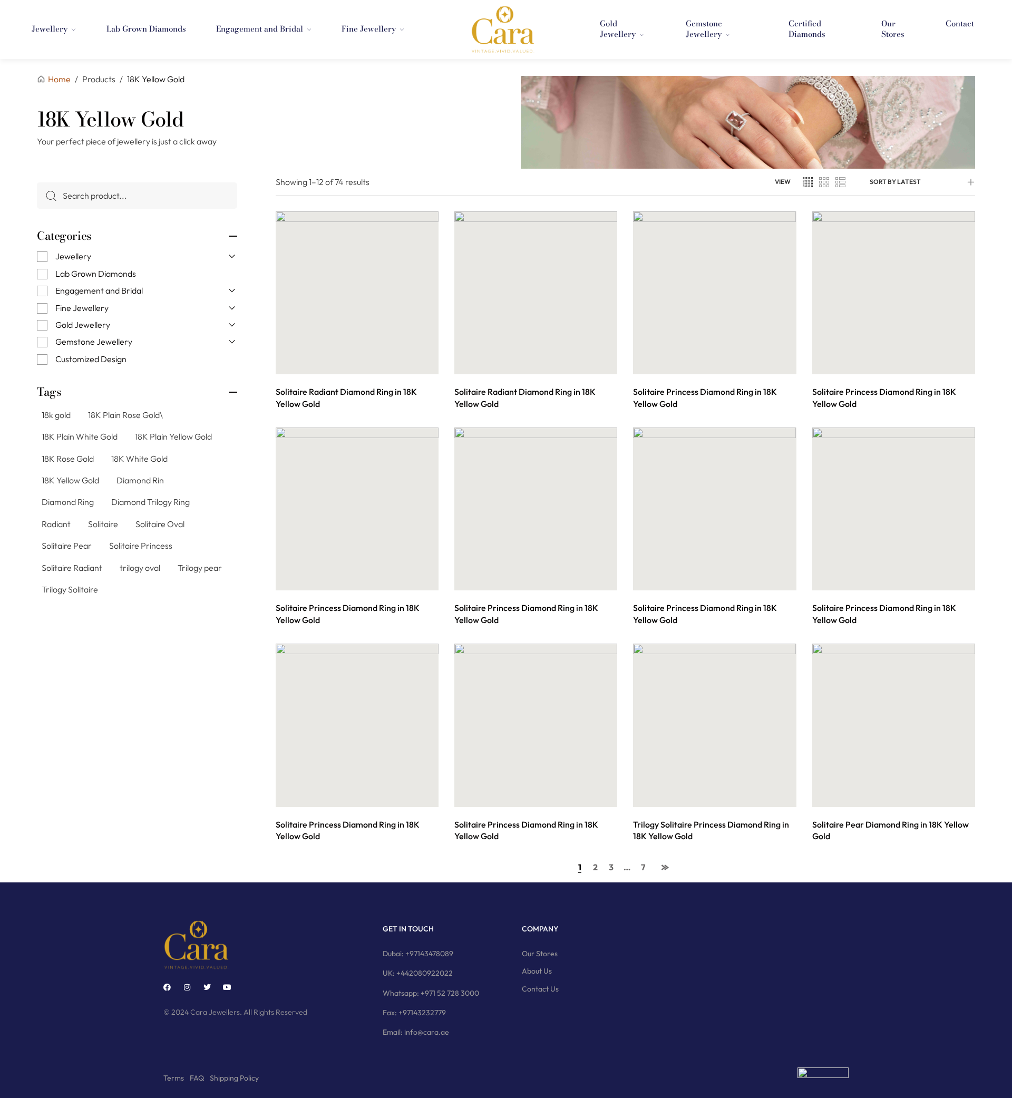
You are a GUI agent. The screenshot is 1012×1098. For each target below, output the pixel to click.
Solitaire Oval (159, 524)
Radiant (56, 524)
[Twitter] (207, 987)
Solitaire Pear (67, 545)
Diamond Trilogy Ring (150, 502)
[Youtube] (227, 987)
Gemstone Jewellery (93, 341)
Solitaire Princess (140, 545)
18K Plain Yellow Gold (173, 436)
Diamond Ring (68, 502)
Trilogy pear (200, 567)
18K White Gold (139, 458)
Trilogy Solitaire (70, 589)
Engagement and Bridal (99, 290)
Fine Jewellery (82, 308)
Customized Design (90, 359)
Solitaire (103, 524)
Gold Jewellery (82, 324)
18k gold (56, 415)
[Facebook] (167, 987)
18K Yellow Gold (70, 480)
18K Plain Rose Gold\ (125, 415)
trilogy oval (140, 567)
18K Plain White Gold (80, 436)
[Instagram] (187, 987)
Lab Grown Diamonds (95, 273)
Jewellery (73, 256)
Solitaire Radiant (72, 567)
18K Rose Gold (68, 458)
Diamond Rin (140, 480)
